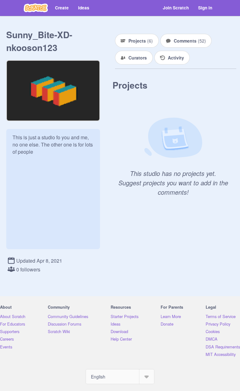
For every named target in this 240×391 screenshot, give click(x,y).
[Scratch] (35, 8)
